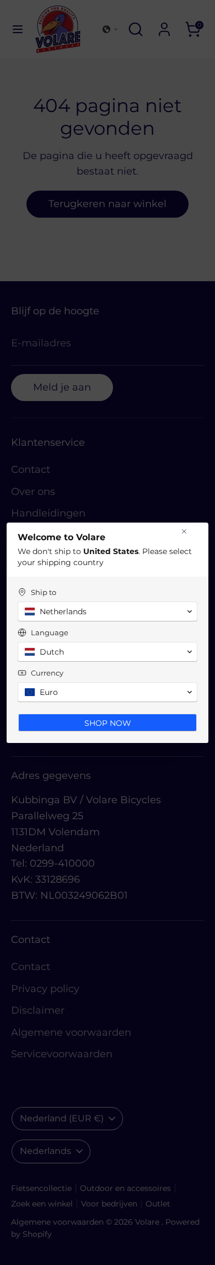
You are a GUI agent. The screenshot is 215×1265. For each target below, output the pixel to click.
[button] (107, 611)
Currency (47, 672)
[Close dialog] (184, 531)
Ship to (43, 592)
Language (49, 632)
